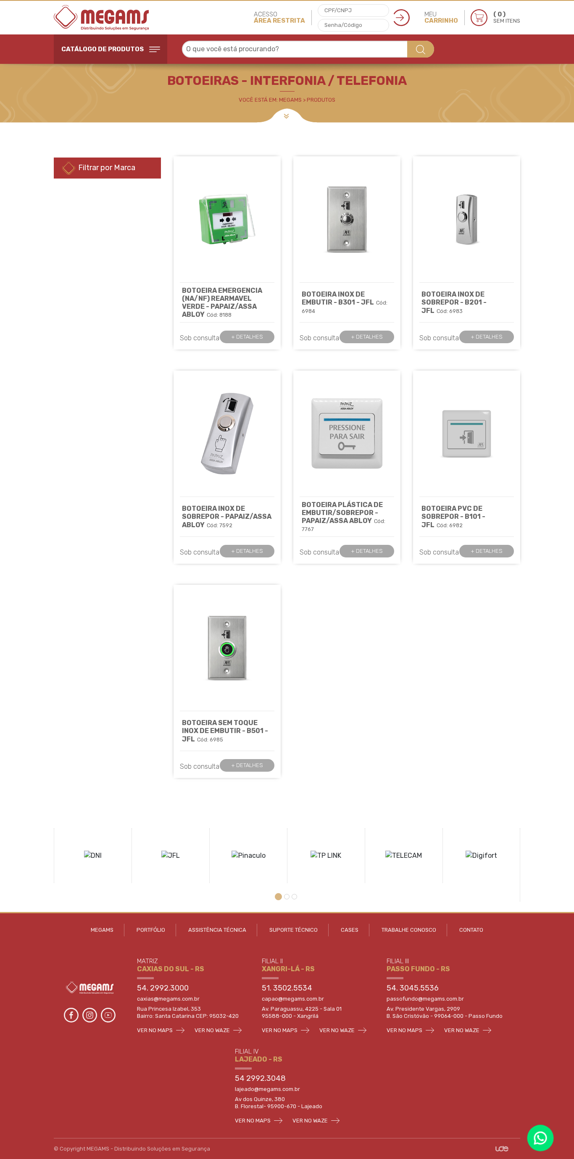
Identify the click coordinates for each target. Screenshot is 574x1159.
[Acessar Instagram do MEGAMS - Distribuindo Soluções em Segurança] (90, 1014)
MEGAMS (102, 930)
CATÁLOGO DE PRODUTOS (103, 49)
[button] (279, 896)
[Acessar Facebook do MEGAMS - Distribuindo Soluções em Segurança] (72, 1014)
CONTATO (471, 930)
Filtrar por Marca (105, 167)
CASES (349, 930)
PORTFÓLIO (151, 930)
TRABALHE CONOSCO (409, 930)
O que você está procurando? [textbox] (232, 49)
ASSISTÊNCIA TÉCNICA (217, 930)
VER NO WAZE (213, 1030)
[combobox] (308, 49)
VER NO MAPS (155, 1030)
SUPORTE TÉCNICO (293, 930)
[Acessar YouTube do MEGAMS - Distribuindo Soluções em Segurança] (108, 1014)
